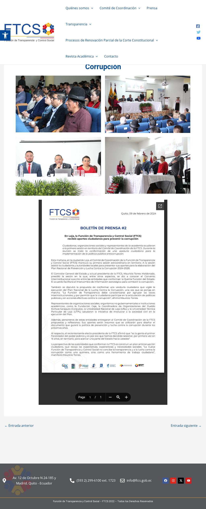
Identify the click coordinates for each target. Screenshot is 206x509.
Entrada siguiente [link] (186, 425)
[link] (5, 35)
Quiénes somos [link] (77, 8)
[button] (91, 8)
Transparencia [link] (76, 24)
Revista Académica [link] (80, 56)
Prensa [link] (152, 8)
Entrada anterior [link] (19, 425)
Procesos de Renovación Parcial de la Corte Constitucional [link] (110, 40)
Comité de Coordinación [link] (118, 8)
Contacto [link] (111, 56)
